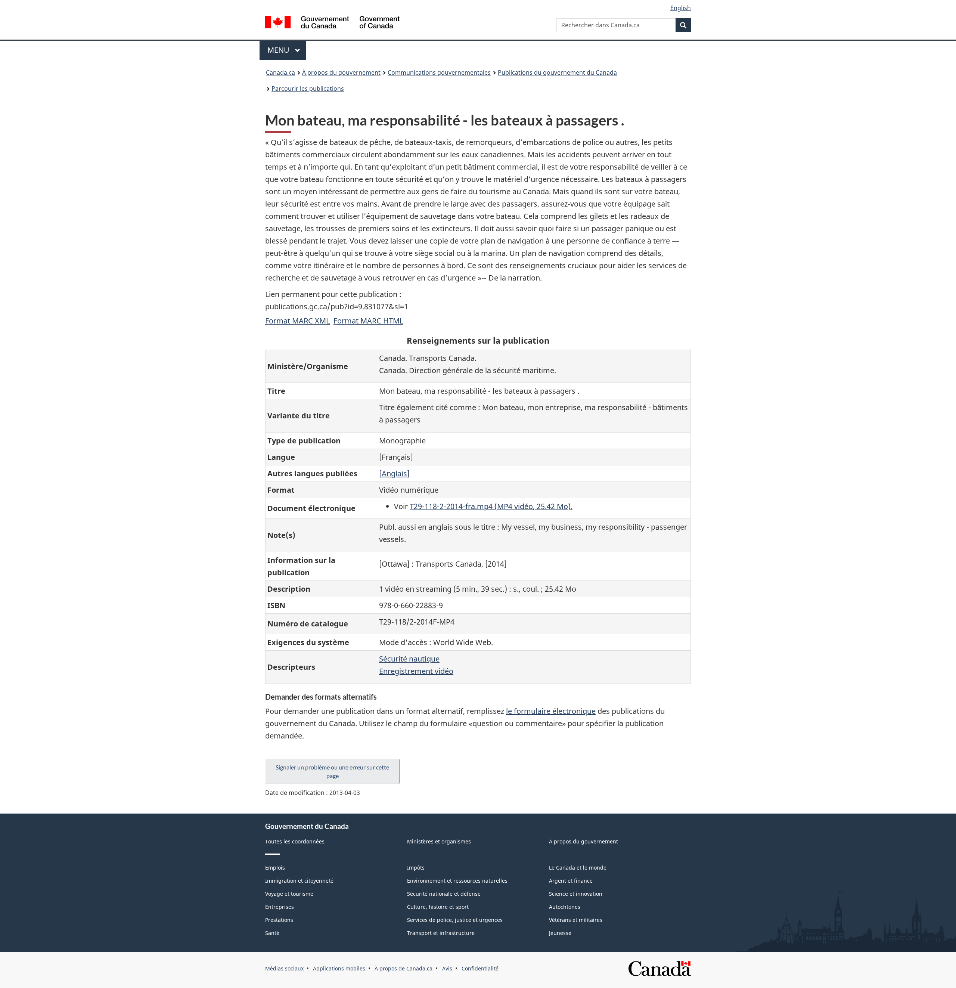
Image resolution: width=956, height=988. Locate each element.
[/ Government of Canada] (332, 23)
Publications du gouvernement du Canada (557, 72)
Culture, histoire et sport (438, 906)
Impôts (416, 867)
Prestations (279, 919)
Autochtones (564, 906)
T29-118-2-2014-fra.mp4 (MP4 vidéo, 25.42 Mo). (491, 506)
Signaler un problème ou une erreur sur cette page (332, 771)
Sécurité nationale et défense (444, 893)
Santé (272, 932)
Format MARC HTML (368, 321)
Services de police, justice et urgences (455, 919)
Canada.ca (280, 72)
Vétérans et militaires (575, 919)
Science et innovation (575, 893)
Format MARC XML (297, 321)
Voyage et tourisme (289, 893)
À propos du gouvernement (341, 72)
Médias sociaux (284, 968)
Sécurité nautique (409, 659)
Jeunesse (560, 932)
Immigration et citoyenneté (299, 880)
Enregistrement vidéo (416, 671)
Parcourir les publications (307, 88)
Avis (447, 968)
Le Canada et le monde (577, 867)
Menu (286, 50)
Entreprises (279, 906)
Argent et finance (571, 880)
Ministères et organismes (439, 841)
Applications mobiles (339, 968)
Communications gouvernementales (439, 72)
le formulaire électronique (551, 711)
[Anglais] (394, 473)
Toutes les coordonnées (295, 841)
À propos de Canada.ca (403, 968)
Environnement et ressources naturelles (457, 880)
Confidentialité (480, 968)
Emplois (275, 867)
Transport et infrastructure (441, 932)
